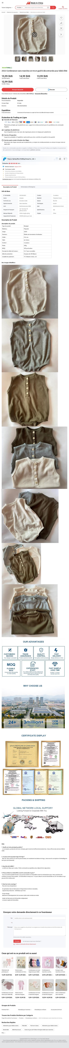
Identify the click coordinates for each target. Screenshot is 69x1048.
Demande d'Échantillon (41, 93)
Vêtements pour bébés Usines (10, 1025)
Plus (3, 1033)
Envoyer (17, 941)
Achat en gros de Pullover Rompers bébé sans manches (38, 1029)
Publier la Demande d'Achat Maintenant (24, 944)
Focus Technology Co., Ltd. (34, 1038)
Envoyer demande (17, 89)
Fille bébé (24, 1025)
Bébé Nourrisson (16, 1029)
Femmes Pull (5, 1009)
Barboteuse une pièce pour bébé (38, 12)
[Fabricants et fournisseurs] (34, 3)
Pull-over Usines (34, 1025)
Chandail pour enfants (40, 1009)
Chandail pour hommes (24, 1009)
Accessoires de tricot (56, 1009)
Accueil (3, 12)
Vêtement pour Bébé (24, 12)
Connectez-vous (7, 179)
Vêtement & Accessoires (12, 12)
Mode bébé (6, 1029)
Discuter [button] (52, 89)
